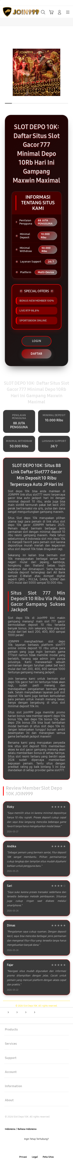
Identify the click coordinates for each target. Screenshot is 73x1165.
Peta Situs (48, 1156)
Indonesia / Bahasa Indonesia (20, 1129)
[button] (51, 12)
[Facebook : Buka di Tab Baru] (24, 1148)
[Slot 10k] (11, 11)
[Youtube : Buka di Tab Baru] (48, 1148)
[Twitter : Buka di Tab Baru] (32, 1148)
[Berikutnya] (69, 72)
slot (19, 712)
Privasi (23, 1156)
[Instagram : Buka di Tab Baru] (40, 1148)
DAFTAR (36, 353)
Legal (35, 1156)
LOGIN (36, 341)
